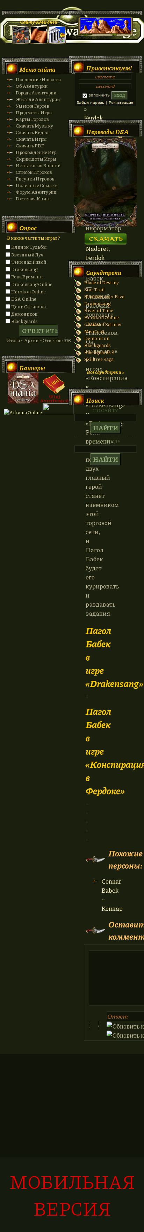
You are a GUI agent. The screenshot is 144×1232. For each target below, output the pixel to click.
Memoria (94, 331)
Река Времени (27, 276)
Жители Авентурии (38, 99)
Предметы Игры (34, 112)
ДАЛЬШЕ (105, 236)
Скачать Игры (31, 139)
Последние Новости (38, 79)
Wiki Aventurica (54, 388)
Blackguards (24, 321)
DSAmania (23, 388)
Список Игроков (34, 172)
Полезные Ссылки (37, 185)
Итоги (13, 340)
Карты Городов (32, 119)
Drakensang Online (31, 284)
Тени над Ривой (28, 262)
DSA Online (23, 298)
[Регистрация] (39, 41)
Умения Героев (32, 105)
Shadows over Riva (104, 296)
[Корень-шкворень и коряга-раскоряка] (105, 225)
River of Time (98, 310)
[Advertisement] (72, 1146)
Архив (31, 340)
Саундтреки (103, 272)
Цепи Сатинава (28, 306)
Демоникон (24, 313)
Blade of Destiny (101, 282)
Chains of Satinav (102, 324)
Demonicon (96, 338)
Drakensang (24, 269)
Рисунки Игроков (35, 178)
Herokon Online (28, 291)
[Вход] (57, 41)
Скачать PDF (30, 145)
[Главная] (20, 41)
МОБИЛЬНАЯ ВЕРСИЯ (72, 1195)
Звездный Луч (27, 254)
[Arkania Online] (23, 412)
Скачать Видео (32, 132)
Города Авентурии (36, 92)
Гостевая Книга (33, 198)
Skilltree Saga (99, 359)
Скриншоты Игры (36, 158)
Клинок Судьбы (29, 247)
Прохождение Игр (36, 152)
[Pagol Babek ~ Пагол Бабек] (87, 820)
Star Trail (94, 289)
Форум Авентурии (36, 191)
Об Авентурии (32, 86)
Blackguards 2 (99, 352)
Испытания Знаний (38, 165)
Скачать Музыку (34, 125)
